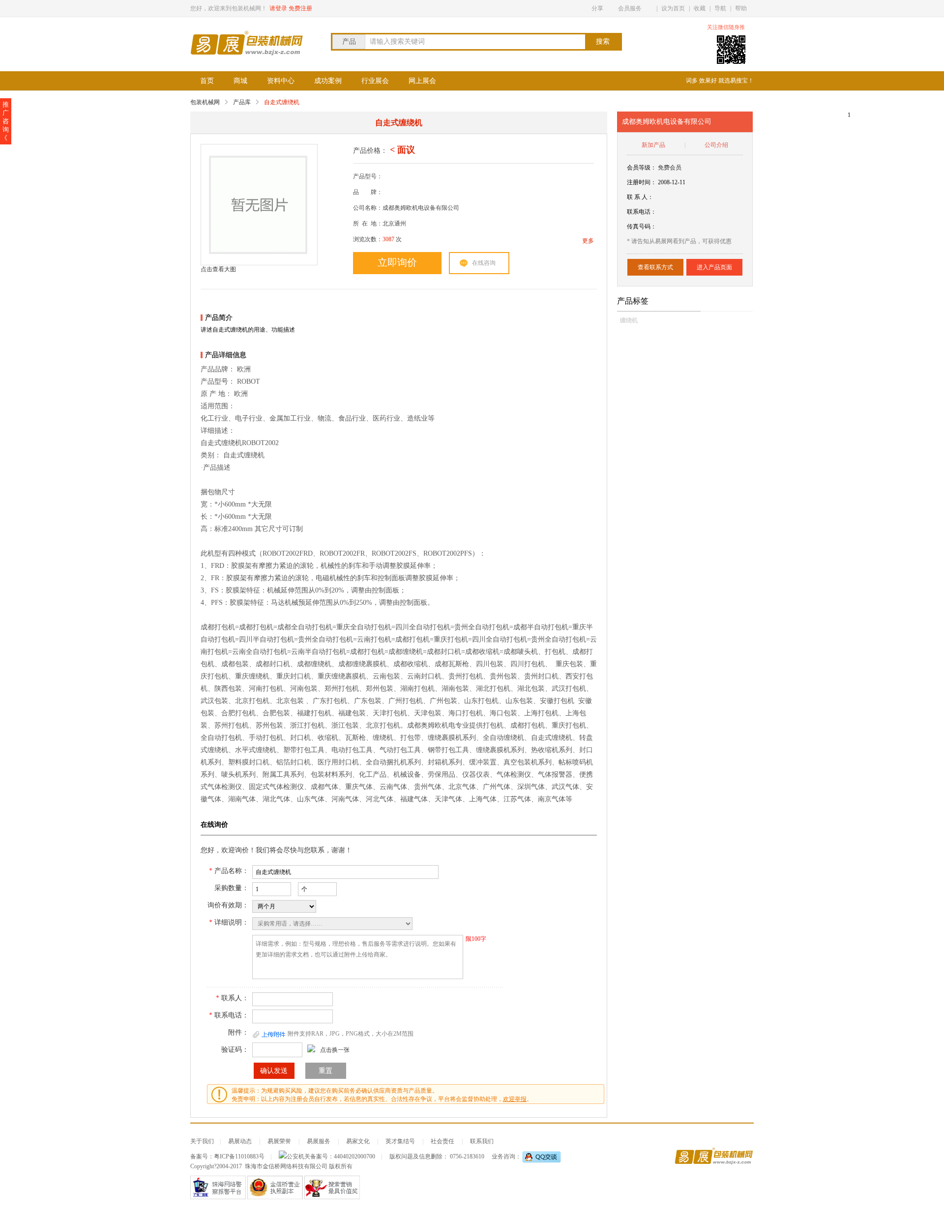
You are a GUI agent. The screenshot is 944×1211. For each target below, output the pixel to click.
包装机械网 (205, 102)
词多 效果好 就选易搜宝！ (720, 80)
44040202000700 (354, 1156)
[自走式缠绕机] (258, 205)
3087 (388, 239)
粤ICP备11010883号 (239, 1156)
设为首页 (673, 8)
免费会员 (669, 167)
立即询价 (397, 262)
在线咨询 (484, 262)
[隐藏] (751, 27)
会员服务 (630, 8)
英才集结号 (400, 1141)
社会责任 (442, 1141)
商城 (240, 80)
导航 (720, 8)
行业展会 (375, 80)
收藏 (700, 8)
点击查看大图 (218, 269)
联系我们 (482, 1141)
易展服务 (318, 1141)
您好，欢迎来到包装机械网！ (228, 8)
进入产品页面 (714, 267)
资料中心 (281, 80)
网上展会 (422, 80)
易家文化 (358, 1141)
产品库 (242, 102)
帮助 (741, 8)
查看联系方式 (655, 267)
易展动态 (240, 1141)
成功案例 (328, 80)
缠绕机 (629, 320)
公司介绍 (716, 144)
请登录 (278, 8)
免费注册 (300, 8)
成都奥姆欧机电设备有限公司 (666, 121)
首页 (207, 80)
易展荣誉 (279, 1141)
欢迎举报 (515, 1099)
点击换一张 (335, 1049)
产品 (349, 41)
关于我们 (202, 1141)
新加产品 (653, 144)
